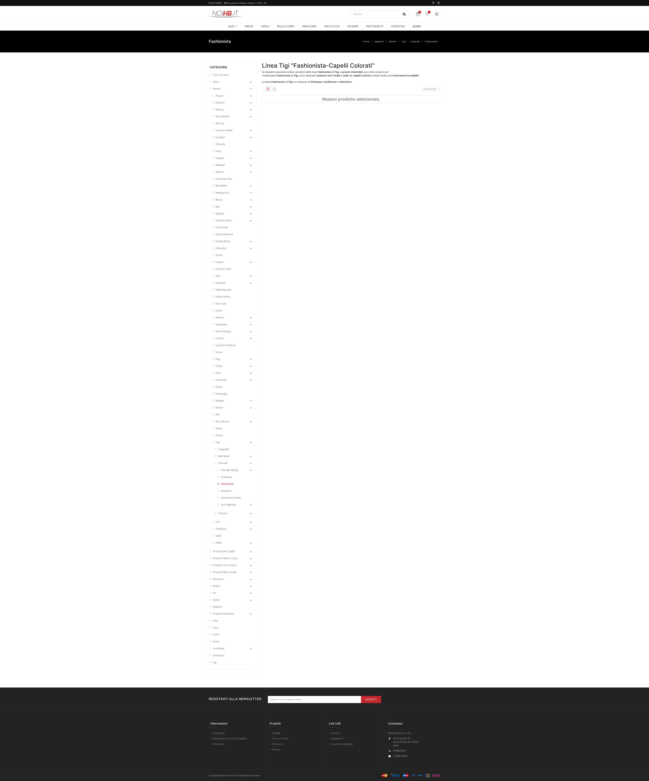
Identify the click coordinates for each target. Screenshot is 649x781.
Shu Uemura (222, 421)
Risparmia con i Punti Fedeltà (230, 738)
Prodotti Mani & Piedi (224, 572)
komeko (220, 137)
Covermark (222, 227)
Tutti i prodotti (221, 74)
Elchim (219, 255)
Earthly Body (223, 241)
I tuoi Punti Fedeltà (342, 744)
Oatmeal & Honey (231, 497)
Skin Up (220, 123)
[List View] (274, 89)
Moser (219, 352)
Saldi (216, 81)
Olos (218, 373)
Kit (214, 593)
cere (215, 627)
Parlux (219, 386)
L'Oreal (219, 338)
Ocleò (219, 366)
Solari (216, 599)
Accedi (335, 733)
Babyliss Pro (222, 192)
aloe (215, 620)
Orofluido (221, 379)
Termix (219, 435)
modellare (218, 648)
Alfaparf (220, 165)
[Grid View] (268, 89)
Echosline (221, 248)
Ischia (219, 310)
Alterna (220, 171)
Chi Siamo (219, 744)
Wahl (218, 535)
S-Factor (223, 513)
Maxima (220, 102)
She (218, 414)
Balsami (217, 606)
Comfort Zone (223, 220)
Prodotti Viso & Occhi (225, 565)
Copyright (223, 449)
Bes (218, 206)
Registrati (337, 738)
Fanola (219, 262)
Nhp (218, 359)
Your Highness (228, 504)
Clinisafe (220, 144)
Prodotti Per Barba (223, 613)
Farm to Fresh (223, 269)
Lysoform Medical (225, 345)
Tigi (403, 41)
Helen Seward (223, 289)
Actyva (219, 95)
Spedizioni (219, 733)
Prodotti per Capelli (224, 551)
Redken (220, 400)
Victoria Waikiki (224, 130)
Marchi (392, 41)
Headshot (226, 490)
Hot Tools (221, 303)
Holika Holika (223, 296)
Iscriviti (371, 699)
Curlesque (226, 477)
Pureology (221, 393)
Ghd (218, 275)
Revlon (219, 407)
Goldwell (220, 282)
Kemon (220, 317)
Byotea (220, 213)
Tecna (219, 428)
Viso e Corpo (280, 738)
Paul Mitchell (222, 116)
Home (366, 41)
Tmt (218, 521)
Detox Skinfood (224, 234)
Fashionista (431, 41)
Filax (218, 151)
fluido (216, 641)
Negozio (379, 41)
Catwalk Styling (229, 470)
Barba (216, 586)
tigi (215, 662)
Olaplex (220, 158)
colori (216, 634)
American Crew (224, 178)
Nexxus (220, 109)
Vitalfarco (221, 528)
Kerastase (221, 324)
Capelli (276, 733)
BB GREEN (221, 185)
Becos (219, 199)
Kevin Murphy (223, 331)
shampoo (218, 655)
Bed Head (223, 456)
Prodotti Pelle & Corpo (225, 558)
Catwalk (415, 41)
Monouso (218, 579)
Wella (219, 542)
